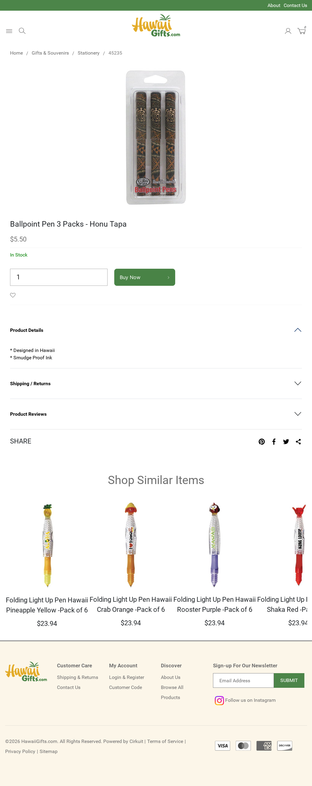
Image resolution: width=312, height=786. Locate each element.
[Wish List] (14, 295)
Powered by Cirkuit (123, 741)
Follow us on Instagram (250, 700)
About (274, 5)
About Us (170, 677)
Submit (289, 680)
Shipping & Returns (77, 677)
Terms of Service (165, 741)
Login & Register (126, 677)
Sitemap (49, 751)
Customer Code (125, 687)
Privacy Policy (20, 751)
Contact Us (295, 5)
